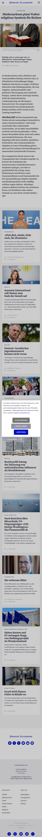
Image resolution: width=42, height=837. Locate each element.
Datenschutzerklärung (21, 413)
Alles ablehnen (21, 420)
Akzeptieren (21, 432)
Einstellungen (21, 426)
